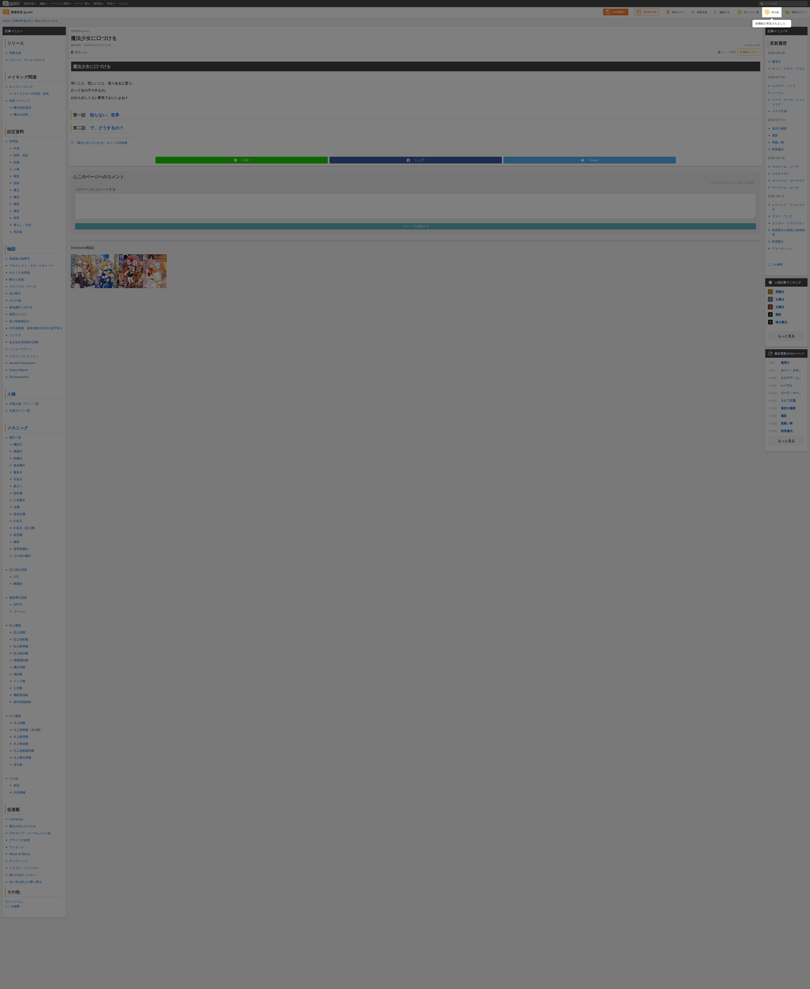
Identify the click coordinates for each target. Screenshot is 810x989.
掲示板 (775, 12)
